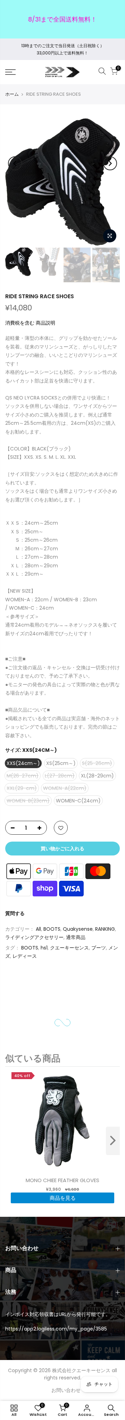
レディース (24, 956)
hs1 (44, 947)
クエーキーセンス (69, 947)
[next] (113, 1141)
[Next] (110, 163)
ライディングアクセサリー (34, 937)
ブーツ (98, 947)
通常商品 (75, 937)
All (38, 928)
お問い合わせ (66, 1390)
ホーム (12, 94)
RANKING (105, 928)
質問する (15, 913)
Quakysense (78, 928)
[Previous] (15, 163)
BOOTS (51, 928)
